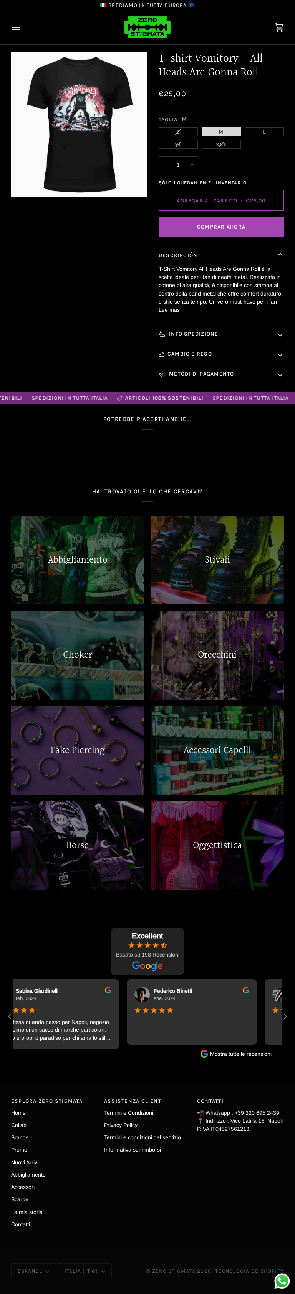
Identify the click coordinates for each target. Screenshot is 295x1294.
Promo (19, 1150)
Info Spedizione (193, 334)
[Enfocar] (79, 124)
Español (30, 1271)
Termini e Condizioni (128, 1113)
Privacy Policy (121, 1125)
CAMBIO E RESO (189, 354)
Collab (19, 1125)
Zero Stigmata (174, 1271)
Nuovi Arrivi (24, 1162)
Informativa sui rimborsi (132, 1150)
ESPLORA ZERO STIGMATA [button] (47, 1101)
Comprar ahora (221, 227)
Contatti (20, 1224)
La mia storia (27, 1212)
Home (18, 1113)
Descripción (178, 255)
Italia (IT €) (81, 1271)
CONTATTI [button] (210, 1101)
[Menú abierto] (22, 27)
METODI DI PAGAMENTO (200, 374)
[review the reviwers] (87, 990)
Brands (19, 1137)
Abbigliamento (28, 1175)
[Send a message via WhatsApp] (282, 1281)
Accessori (23, 1187)
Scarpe (19, 1199)
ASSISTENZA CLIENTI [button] (133, 1101)
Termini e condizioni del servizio (142, 1137)
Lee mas (169, 310)
